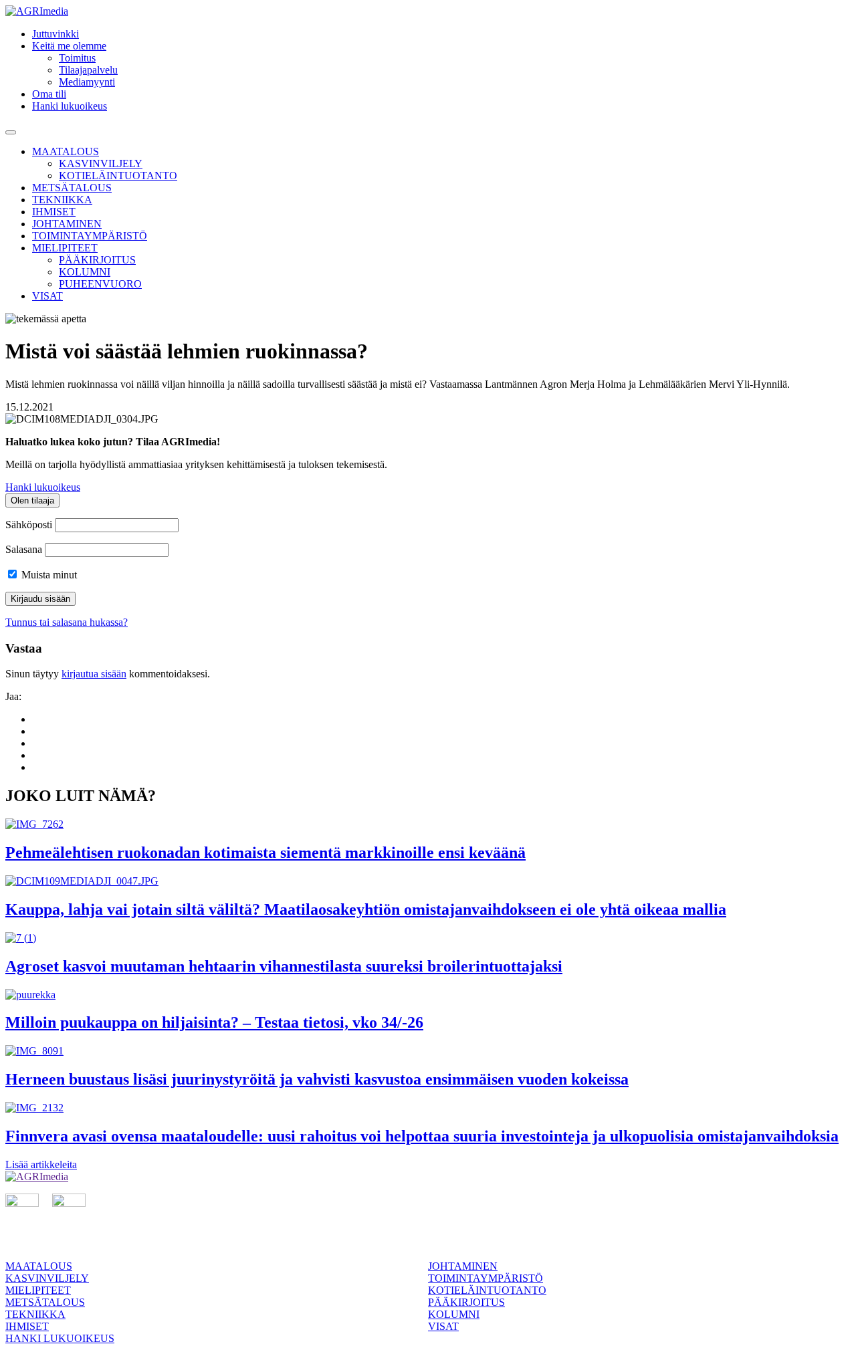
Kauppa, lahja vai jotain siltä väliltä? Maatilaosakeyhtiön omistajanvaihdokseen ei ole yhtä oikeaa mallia (365, 909)
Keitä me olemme (69, 45)
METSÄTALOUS (72, 187)
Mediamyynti (87, 82)
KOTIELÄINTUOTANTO (118, 175)
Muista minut (48, 574)
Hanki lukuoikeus (69, 106)
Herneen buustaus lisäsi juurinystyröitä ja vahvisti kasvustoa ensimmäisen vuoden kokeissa (317, 1079)
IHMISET (54, 211)
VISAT (47, 296)
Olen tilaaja (32, 500)
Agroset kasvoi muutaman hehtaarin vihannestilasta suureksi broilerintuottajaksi (283, 966)
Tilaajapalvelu (88, 70)
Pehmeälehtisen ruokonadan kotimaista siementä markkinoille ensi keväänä (265, 852)
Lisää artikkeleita (41, 1164)
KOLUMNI (84, 271)
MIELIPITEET (65, 247)
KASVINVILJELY (100, 163)
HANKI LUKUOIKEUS (59, 1338)
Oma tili (49, 94)
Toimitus (77, 58)
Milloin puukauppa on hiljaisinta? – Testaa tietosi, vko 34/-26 (214, 1022)
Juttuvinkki (55, 33)
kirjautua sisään (94, 673)
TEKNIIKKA (62, 199)
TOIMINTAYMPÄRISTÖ (89, 235)
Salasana (23, 549)
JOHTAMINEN (67, 223)
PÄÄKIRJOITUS (97, 259)
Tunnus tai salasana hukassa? (66, 622)
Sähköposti (28, 524)
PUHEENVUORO (100, 284)
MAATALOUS (65, 151)
